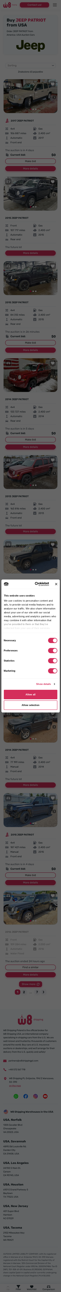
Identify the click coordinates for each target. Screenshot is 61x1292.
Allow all (30, 694)
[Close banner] (56, 584)
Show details (43, 684)
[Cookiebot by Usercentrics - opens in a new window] (36, 584)
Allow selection (30, 705)
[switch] (52, 650)
